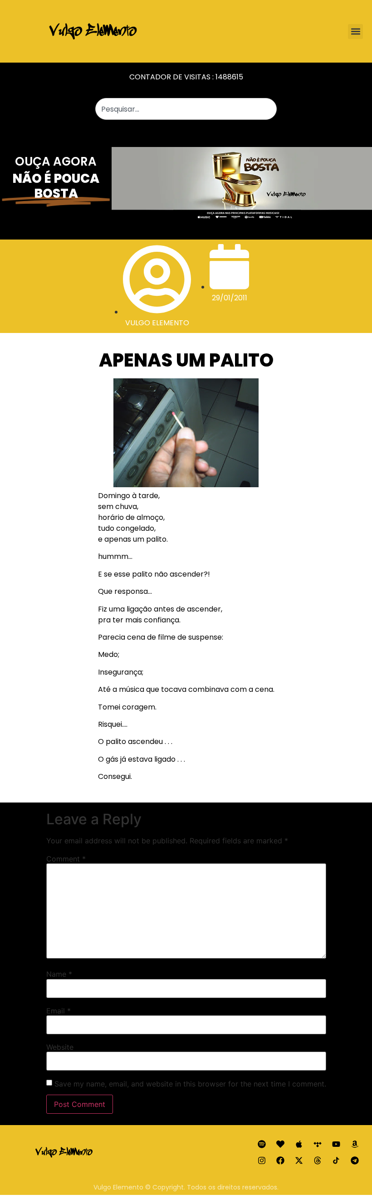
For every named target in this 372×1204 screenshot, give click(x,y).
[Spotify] (262, 1144)
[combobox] (186, 109)
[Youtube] (336, 1144)
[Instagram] (262, 1160)
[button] (355, 31)
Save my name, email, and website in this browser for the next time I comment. (190, 1083)
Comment (66, 858)
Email (58, 1010)
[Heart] (280, 1144)
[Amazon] (355, 1144)
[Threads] (317, 1160)
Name (59, 974)
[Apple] (299, 1144)
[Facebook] (280, 1160)
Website (59, 1047)
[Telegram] (355, 1160)
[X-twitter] (299, 1160)
